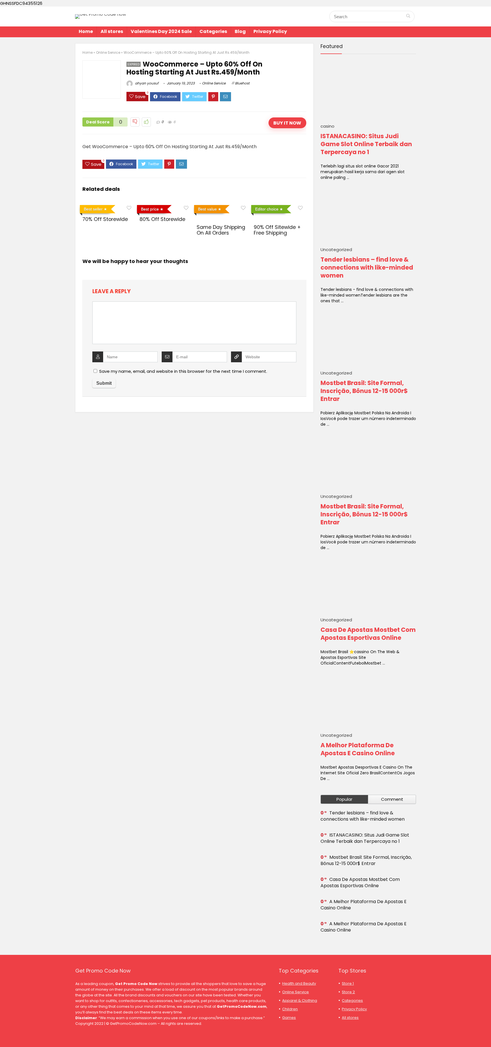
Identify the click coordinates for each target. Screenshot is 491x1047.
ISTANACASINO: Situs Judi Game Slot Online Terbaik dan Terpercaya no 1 (366, 144)
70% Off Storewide (105, 219)
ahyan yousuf (146, 83)
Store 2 (348, 992)
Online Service (108, 52)
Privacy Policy (270, 31)
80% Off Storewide (162, 219)
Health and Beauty (299, 983)
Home (86, 31)
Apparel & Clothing (299, 1000)
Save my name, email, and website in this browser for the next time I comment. (183, 371)
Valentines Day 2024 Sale (161, 31)
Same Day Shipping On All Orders (221, 230)
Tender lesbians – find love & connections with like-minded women (367, 267)
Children (290, 1009)
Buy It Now (287, 123)
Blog (240, 31)
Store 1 (348, 983)
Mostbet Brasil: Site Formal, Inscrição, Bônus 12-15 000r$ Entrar (364, 391)
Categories (213, 31)
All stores (112, 31)
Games (289, 1017)
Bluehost (242, 83)
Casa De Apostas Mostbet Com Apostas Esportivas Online (368, 634)
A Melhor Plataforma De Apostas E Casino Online (358, 749)
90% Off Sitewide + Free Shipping (277, 230)
